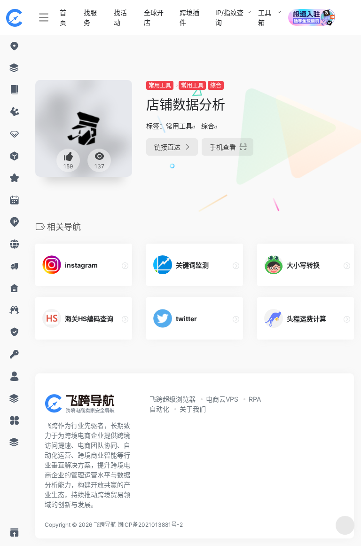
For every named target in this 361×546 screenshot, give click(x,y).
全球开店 (154, 17)
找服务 (90, 17)
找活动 (120, 17)
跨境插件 (189, 17)
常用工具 (160, 85)
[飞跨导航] (87, 406)
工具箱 (264, 17)
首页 (63, 17)
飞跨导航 (105, 524)
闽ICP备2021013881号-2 (150, 524)
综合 (215, 85)
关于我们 (193, 409)
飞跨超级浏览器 (172, 399)
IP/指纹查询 (229, 17)
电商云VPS (222, 399)
